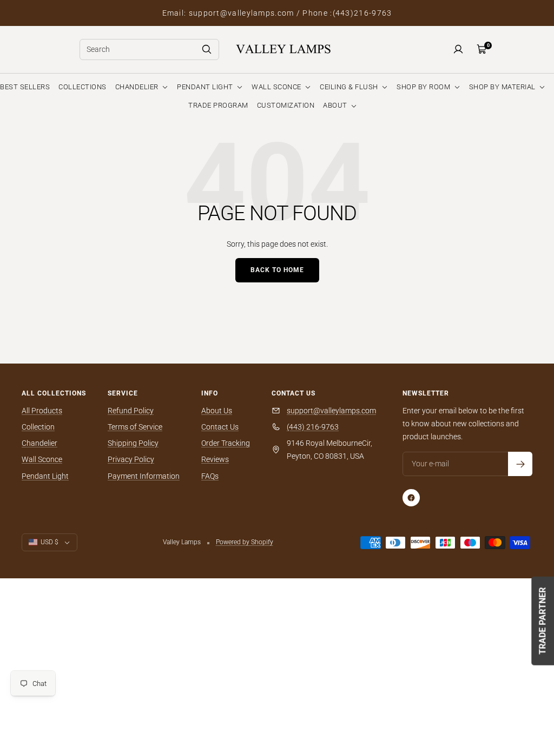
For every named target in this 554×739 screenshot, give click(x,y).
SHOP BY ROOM (424, 87)
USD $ (49, 542)
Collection (38, 427)
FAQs (210, 476)
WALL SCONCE (277, 87)
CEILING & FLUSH (350, 87)
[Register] (520, 464)
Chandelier (39, 443)
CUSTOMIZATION (286, 105)
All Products (42, 410)
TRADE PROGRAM (218, 105)
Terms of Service (135, 427)
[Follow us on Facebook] (411, 497)
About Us (216, 410)
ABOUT (336, 105)
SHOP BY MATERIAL (503, 87)
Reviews (215, 459)
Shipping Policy (133, 443)
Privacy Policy (131, 459)
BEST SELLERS (25, 87)
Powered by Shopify (244, 542)
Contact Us (220, 427)
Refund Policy (131, 410)
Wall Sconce (42, 459)
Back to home (277, 270)
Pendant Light (45, 476)
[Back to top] (508, 665)
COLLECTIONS (82, 87)
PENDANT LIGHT (206, 87)
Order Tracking (225, 443)
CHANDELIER (138, 87)
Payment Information (144, 476)
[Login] (458, 49)
